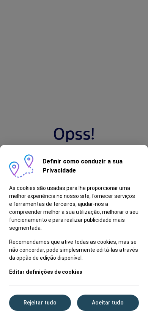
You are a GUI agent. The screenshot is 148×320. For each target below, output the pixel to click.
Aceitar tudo (108, 303)
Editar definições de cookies (45, 272)
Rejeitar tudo (40, 303)
